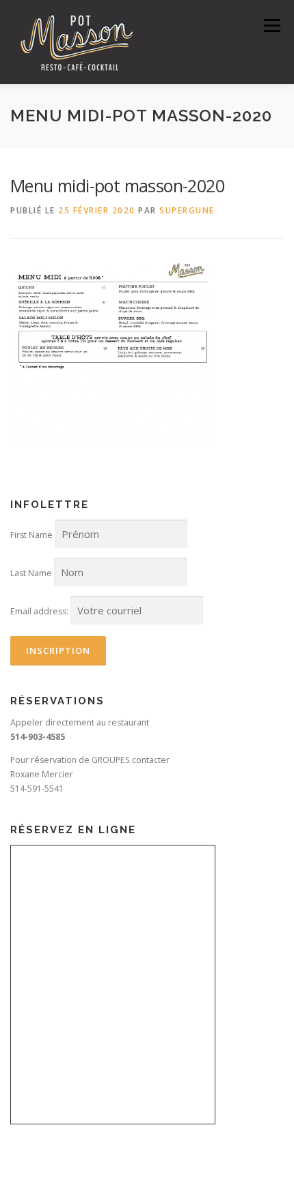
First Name (31, 535)
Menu (271, 25)
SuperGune (187, 210)
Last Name (31, 573)
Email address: (39, 611)
